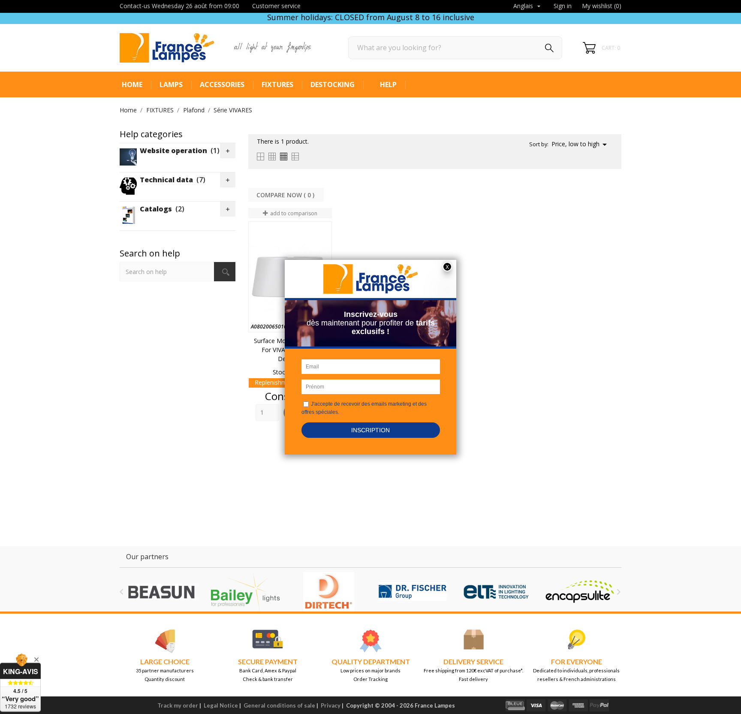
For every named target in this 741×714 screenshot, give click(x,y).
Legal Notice (221, 705)
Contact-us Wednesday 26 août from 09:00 (179, 6)
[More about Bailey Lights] (245, 592)
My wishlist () (601, 6)
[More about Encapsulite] (579, 592)
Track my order (177, 705)
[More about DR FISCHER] (412, 592)
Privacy (330, 705)
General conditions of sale (279, 705)
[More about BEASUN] (161, 592)
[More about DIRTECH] (328, 592)
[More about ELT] (496, 592)
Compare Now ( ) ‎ (286, 195)
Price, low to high (580, 144)
